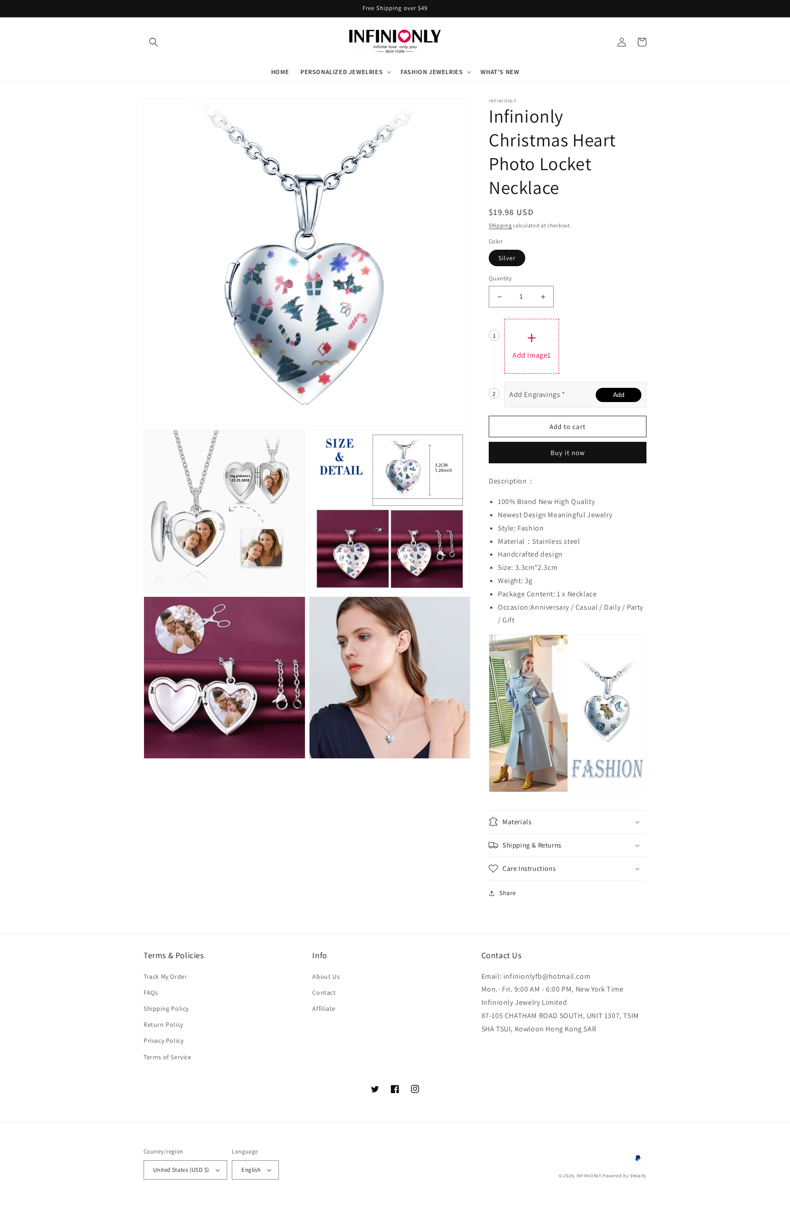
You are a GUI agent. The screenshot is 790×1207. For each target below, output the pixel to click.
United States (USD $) (181, 1170)
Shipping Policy (166, 1008)
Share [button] (507, 893)
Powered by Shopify (624, 1176)
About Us (326, 976)
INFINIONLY (589, 1176)
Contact (324, 992)
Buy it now (567, 452)
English (251, 1170)
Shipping (500, 225)
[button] (154, 42)
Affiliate (323, 1008)
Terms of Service (168, 1057)
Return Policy (163, 1024)
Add (619, 394)
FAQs (151, 992)
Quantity (500, 279)
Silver (507, 258)
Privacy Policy (163, 1040)
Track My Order (165, 976)
